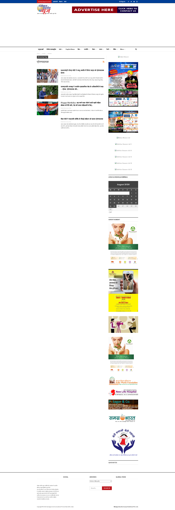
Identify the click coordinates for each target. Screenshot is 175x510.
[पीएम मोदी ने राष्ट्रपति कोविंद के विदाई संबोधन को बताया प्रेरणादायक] (47, 124)
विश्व (79, 49)
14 (127, 199)
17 (110, 203)
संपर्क (65, 1)
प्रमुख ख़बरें (41, 49)
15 (131, 199)
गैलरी (107, 49)
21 (127, 203)
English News (70, 49)
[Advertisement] (87, 30)
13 (123, 199)
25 (114, 206)
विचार (93, 49)
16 (136, 199)
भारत (60, 49)
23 (136, 203)
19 (118, 203)
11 (114, 199)
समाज (100, 49)
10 (110, 199)
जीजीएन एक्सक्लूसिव (51, 49)
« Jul (110, 212)
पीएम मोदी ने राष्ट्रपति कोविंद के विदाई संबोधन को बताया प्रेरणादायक (82, 119)
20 (123, 203)
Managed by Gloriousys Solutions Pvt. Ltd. (126, 506)
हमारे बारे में (55, 1)
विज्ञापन (60, 1)
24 (110, 206)
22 (131, 203)
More (122, 49)
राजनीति (86, 49)
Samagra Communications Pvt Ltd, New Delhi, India (60, 506)
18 (114, 203)
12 (118, 199)
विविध (114, 49)
